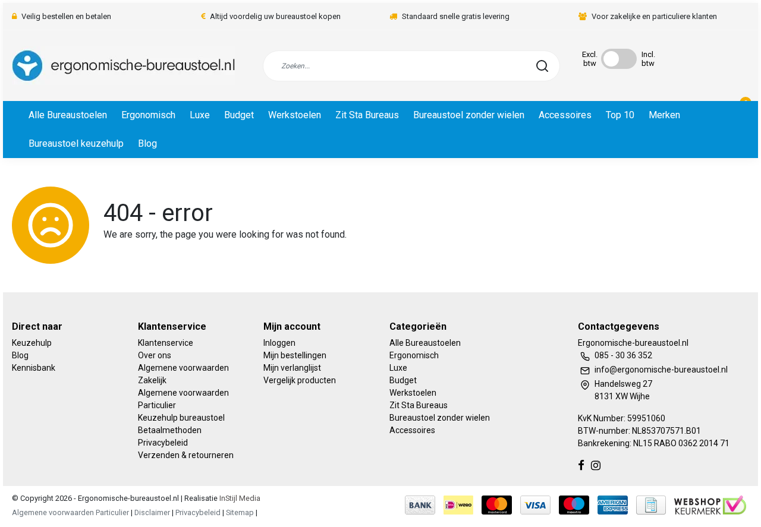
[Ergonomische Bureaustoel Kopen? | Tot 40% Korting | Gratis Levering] (123, 65)
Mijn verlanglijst (292, 368)
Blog (147, 143)
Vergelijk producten (299, 380)
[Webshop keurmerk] (710, 504)
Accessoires (565, 115)
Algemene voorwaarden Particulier (70, 512)
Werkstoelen (294, 115)
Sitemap (240, 512)
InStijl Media (239, 498)
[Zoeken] (542, 66)
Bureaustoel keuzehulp (76, 143)
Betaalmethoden (170, 430)
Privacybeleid (163, 442)
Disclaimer (152, 512)
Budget (239, 115)
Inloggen (279, 343)
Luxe (200, 115)
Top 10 (620, 115)
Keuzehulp (32, 343)
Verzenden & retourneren (186, 455)
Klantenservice (165, 343)
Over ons (154, 355)
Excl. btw (590, 59)
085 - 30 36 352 (623, 355)
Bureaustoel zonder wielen (468, 115)
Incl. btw (648, 59)
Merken (664, 115)
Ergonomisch (148, 115)
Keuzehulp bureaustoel (181, 417)
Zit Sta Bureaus (367, 115)
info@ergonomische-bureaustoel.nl (661, 369)
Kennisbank (33, 368)
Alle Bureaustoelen (68, 115)
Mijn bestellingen (294, 355)
